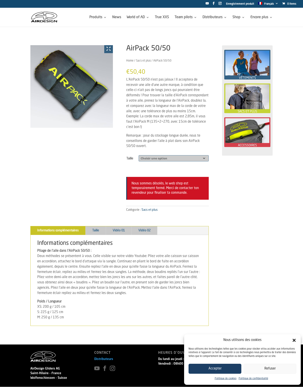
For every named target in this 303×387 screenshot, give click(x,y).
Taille (129, 158)
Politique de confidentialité (253, 378)
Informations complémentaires (58, 230)
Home (130, 60)
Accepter (215, 368)
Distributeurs (103, 359)
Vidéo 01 (119, 230)
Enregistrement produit (240, 4)
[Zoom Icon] (108, 49)
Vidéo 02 (144, 230)
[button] (294, 340)
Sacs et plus (143, 60)
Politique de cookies (225, 378)
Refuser (270, 368)
